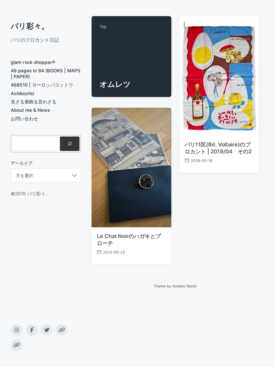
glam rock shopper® (33, 62)
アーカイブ (21, 163)
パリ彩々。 (30, 26)
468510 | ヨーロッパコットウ (42, 85)
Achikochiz (22, 93)
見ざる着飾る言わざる (33, 102)
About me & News (30, 110)
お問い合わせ (24, 118)
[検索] (69, 143)
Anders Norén (184, 286)
